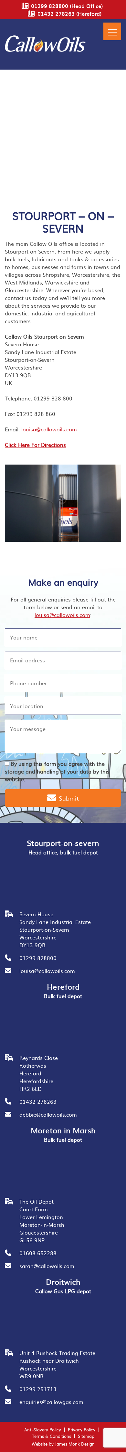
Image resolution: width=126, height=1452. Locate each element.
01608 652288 (38, 1253)
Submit (68, 798)
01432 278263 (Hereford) (69, 13)
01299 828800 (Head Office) (67, 6)
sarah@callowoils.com (46, 1266)
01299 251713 (38, 1389)
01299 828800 (38, 958)
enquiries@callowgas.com (51, 1402)
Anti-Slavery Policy (42, 1430)
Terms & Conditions (51, 1436)
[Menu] (112, 31)
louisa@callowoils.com (49, 429)
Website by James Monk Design (63, 1444)
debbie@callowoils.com (48, 1114)
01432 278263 (38, 1101)
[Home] (45, 49)
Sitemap (86, 1436)
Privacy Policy (81, 1430)
